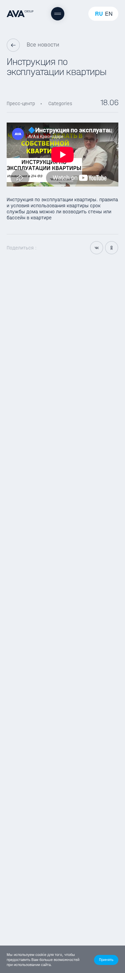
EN (109, 13)
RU (99, 13)
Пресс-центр (21, 103)
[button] (106, 960)
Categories (60, 103)
